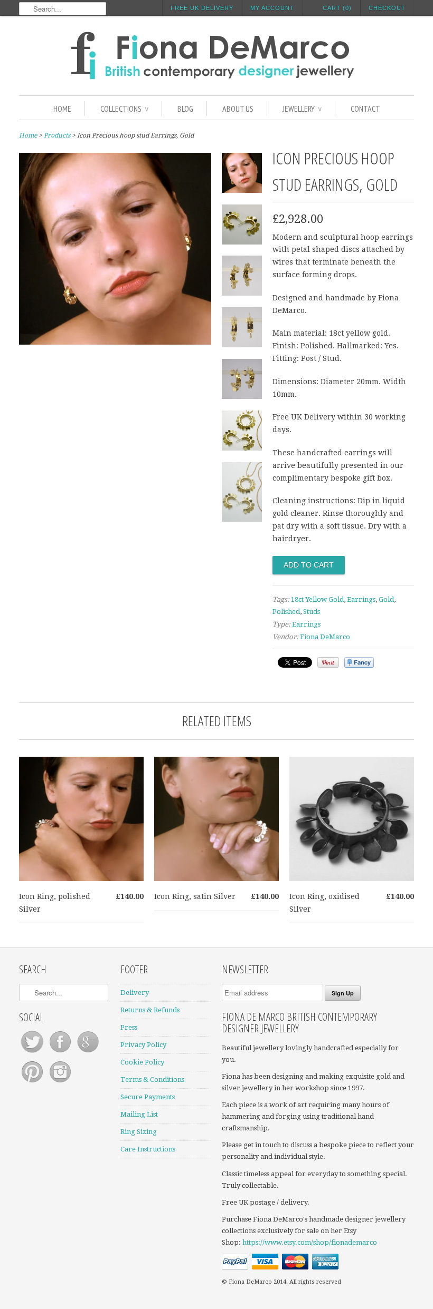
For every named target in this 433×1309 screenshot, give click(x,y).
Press (128, 1027)
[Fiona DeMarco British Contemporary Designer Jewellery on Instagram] (60, 1083)
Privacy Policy (143, 1045)
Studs (311, 612)
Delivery (134, 993)
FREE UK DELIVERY (202, 8)
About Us (237, 108)
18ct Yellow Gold (317, 599)
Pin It (328, 662)
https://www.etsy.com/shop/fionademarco (309, 1242)
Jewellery (302, 108)
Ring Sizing (138, 1132)
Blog (185, 108)
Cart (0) (337, 8)
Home (62, 108)
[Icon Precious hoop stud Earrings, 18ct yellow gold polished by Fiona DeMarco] (115, 342)
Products (57, 135)
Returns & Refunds (150, 1010)
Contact (365, 108)
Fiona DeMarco (325, 637)
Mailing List (139, 1114)
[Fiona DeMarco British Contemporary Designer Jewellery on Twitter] (33, 1053)
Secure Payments (147, 1097)
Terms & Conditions (152, 1079)
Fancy (359, 662)
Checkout (387, 8)
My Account (272, 8)
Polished (286, 612)
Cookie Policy (142, 1062)
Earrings (361, 599)
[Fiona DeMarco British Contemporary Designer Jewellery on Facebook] (61, 1053)
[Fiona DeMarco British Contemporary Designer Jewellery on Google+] (88, 1053)
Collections (124, 108)
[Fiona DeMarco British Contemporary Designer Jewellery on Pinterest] (33, 1083)
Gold (386, 599)
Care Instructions (147, 1149)
